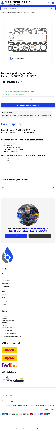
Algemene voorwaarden (41, 405)
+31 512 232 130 (8, 330)
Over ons (4, 294)
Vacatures (4, 298)
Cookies (52, 409)
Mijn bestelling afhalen (23, 405)
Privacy (46, 409)
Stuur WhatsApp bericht (10, 333)
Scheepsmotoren (6, 277)
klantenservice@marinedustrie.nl (12, 336)
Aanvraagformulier (6, 301)
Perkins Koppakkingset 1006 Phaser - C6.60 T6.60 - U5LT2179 (21, 12)
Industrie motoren (6, 280)
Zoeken (31, 405)
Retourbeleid (5, 286)
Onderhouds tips (6, 283)
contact (4, 304)
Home (2, 12)
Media (35, 429)
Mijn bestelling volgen (11, 405)
